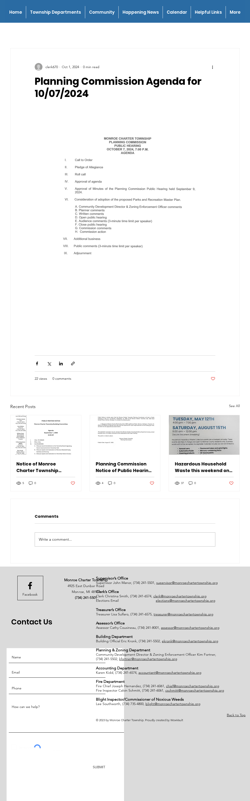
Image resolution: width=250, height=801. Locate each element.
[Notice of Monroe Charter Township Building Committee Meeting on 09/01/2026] (45, 435)
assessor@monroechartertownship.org (190, 627)
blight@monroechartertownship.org (173, 704)
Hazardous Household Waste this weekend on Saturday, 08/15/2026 (202, 467)
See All (234, 406)
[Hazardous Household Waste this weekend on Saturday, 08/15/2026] (204, 435)
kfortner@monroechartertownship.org (148, 659)
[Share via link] (73, 363)
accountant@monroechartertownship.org (169, 672)
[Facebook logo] (30, 585)
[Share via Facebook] (37, 363)
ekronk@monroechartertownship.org (190, 641)
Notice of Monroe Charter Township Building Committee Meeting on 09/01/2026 (42, 467)
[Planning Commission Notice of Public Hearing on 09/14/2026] (125, 435)
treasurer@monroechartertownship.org (183, 614)
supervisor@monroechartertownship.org (187, 582)
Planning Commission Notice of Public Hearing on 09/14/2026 (124, 467)
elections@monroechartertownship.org (185, 600)
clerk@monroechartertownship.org (180, 596)
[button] (55, 12)
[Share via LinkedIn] (61, 363)
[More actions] (212, 67)
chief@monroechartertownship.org (192, 686)
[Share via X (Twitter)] (49, 363)
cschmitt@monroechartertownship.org (194, 690)
